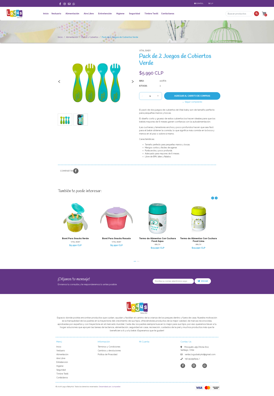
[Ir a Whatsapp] (73, 3)
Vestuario (56, 13)
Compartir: (65, 171)
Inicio (46, 13)
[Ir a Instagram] (64, 3)
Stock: (143, 86)
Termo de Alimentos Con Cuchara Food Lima (198, 239)
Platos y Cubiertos (89, 37)
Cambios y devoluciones (109, 350)
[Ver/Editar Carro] (261, 14)
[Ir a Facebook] (60, 3)
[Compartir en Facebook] (75, 171)
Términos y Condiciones (109, 347)
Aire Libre (89, 13)
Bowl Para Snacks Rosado (116, 238)
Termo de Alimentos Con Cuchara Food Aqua (157, 239)
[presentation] (59, 82)
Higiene (120, 13)
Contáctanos (167, 13)
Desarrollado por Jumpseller (109, 387)
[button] (199, 3)
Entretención (105, 13)
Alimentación (72, 13)
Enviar (204, 281)
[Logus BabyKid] (14, 14)
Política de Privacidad (107, 354)
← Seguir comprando (192, 102)
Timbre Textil (151, 13)
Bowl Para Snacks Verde (75, 238)
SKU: (141, 81)
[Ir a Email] (69, 3)
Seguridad (134, 13)
